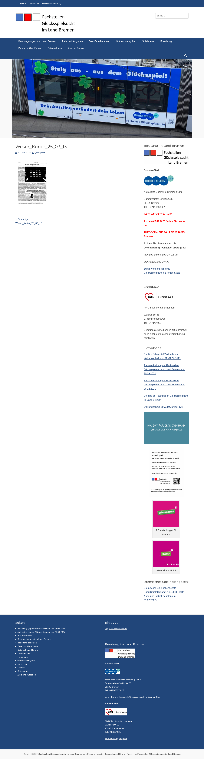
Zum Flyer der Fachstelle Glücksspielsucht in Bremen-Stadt (133, 697)
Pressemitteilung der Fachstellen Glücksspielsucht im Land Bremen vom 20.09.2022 (164, 369)
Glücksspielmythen (126, 41)
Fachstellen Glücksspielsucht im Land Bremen (60, 754)
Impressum (34, 3)
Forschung (166, 41)
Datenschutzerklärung (51, 3)
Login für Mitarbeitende (116, 628)
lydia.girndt (39, 152)
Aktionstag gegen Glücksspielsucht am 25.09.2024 (41, 632)
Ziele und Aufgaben (72, 41)
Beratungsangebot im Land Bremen (37, 41)
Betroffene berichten (99, 41)
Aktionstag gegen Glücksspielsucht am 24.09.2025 (41, 628)
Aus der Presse (76, 48)
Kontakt (23, 3)
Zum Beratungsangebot (116, 738)
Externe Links (54, 48)
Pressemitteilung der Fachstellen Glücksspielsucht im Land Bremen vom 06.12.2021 (164, 384)
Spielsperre (148, 41)
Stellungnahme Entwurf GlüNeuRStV (163, 407)
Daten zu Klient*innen (30, 48)
